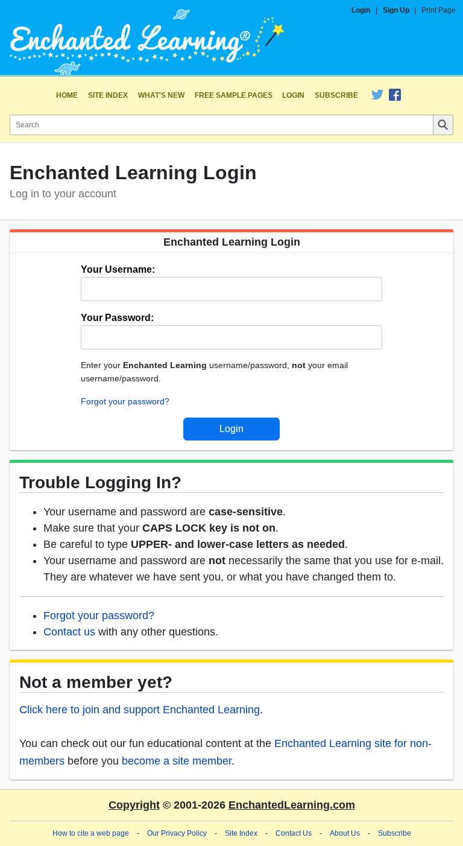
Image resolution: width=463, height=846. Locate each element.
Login (360, 10)
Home (67, 95)
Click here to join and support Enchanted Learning (139, 710)
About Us (345, 833)
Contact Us (294, 833)
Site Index (108, 95)
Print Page (438, 10)
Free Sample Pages (233, 95)
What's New (161, 95)
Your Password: (117, 318)
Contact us (69, 632)
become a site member (177, 761)
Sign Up (396, 10)
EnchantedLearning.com (291, 805)
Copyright (134, 805)
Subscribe (336, 95)
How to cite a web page (90, 833)
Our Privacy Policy (177, 833)
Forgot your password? (125, 401)
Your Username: (118, 269)
